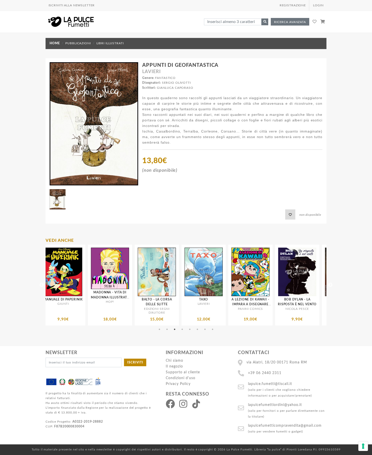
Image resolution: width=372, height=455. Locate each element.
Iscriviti (135, 362)
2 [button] (167, 329)
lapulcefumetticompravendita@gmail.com (285, 425)
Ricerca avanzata (290, 22)
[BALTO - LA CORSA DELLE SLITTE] (85, 272)
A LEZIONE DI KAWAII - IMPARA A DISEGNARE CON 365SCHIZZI (178, 304)
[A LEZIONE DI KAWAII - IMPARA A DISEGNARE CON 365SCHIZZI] (178, 272)
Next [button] (330, 285)
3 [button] (174, 329)
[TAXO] (131, 272)
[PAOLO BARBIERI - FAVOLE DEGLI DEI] (272, 272)
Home (55, 43)
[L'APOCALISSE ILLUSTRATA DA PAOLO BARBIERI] (319, 272)
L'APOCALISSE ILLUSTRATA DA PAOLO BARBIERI (319, 304)
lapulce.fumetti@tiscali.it (270, 384)
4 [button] (182, 329)
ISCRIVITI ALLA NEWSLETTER (72, 5)
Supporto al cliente (183, 372)
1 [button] (159, 329)
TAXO (131, 299)
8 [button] (212, 329)
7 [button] (205, 329)
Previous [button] (41, 285)
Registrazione (293, 5)
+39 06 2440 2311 (264, 373)
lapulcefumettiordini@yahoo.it (275, 405)
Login (318, 5)
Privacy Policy (178, 384)
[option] (85, 285)
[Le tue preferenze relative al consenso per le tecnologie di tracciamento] (363, 446)
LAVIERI (151, 72)
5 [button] (189, 329)
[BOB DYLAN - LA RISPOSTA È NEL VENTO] (225, 272)
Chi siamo (174, 360)
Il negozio (174, 366)
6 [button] (197, 329)
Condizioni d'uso (180, 378)
